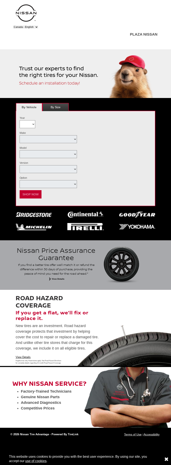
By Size (55, 107)
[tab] (29, 107)
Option (23, 177)
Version (24, 162)
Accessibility (152, 434)
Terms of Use (133, 434)
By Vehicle (29, 107)
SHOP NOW (31, 194)
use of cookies (36, 461)
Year (22, 118)
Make (23, 132)
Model (23, 147)
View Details (23, 357)
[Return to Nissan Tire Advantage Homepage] (26, 13)
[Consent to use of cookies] (166, 459)
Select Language (23, 23)
